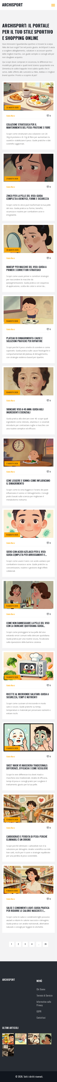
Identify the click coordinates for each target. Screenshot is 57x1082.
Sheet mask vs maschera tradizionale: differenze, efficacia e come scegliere (27, 767)
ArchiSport (12, 4)
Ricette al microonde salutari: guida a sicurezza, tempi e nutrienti (27, 696)
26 (45, 943)
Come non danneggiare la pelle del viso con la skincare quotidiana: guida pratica (27, 624)
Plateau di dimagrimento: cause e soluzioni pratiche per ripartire (24, 340)
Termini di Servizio (44, 995)
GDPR (39, 1011)
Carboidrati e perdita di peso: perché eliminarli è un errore (26, 838)
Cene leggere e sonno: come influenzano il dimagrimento (28, 482)
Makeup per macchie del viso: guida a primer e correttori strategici (26, 268)
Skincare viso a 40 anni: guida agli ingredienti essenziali (25, 411)
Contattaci (41, 1017)
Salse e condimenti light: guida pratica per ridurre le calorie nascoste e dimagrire (27, 909)
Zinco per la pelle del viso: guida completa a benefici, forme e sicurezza (27, 197)
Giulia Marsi (10, 115)
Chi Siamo (41, 989)
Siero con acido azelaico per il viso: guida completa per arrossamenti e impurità (26, 553)
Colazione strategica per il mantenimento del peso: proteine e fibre (28, 126)
